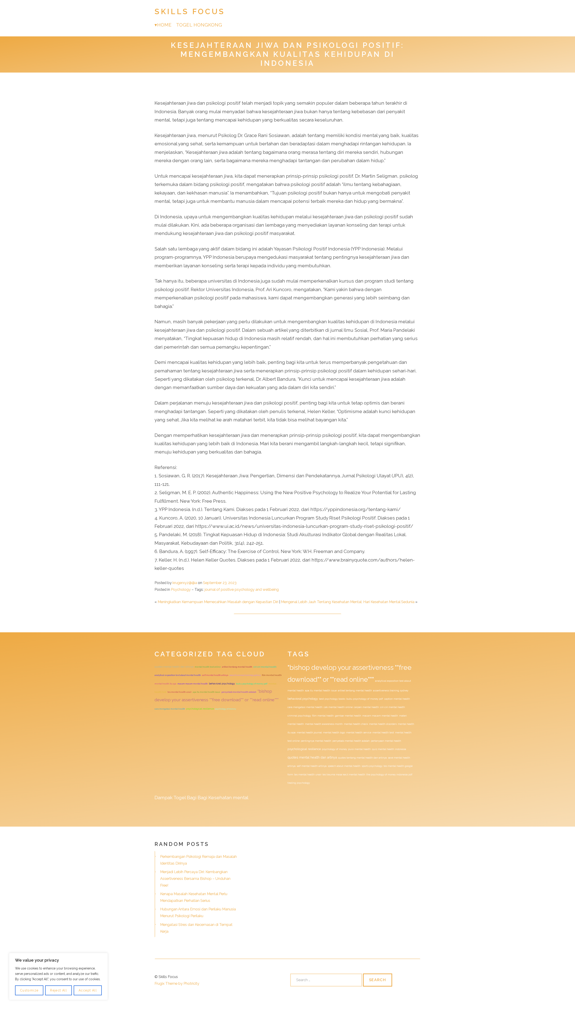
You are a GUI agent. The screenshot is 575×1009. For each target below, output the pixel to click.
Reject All (58, 990)
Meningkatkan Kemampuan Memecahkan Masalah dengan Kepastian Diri (218, 602)
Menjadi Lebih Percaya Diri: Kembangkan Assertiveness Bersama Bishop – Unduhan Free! (195, 878)
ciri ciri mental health (264, 667)
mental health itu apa (165, 683)
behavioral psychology (222, 683)
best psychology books (332, 698)
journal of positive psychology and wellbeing (241, 589)
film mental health (272, 675)
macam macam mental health (192, 683)
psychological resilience (200, 708)
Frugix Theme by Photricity (177, 983)
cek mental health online (338, 707)
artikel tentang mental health (237, 667)
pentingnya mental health (316, 740)
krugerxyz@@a (184, 582)
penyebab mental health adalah (238, 692)
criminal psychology (299, 715)
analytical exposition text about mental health (178, 675)
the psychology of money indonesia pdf (389, 774)
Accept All (88, 990)
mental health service (358, 732)
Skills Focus (190, 11)
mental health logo (334, 732)
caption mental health (397, 698)
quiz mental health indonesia (389, 749)
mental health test (383, 732)
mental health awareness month (324, 724)
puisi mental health (359, 749)
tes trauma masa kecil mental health (344, 774)
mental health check (356, 724)
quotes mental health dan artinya (174, 666)
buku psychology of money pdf (251, 683)
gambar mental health (348, 715)
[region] (58, 976)
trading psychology (299, 782)
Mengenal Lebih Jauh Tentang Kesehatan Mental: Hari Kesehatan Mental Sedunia (347, 602)
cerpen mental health (366, 707)
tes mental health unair (180, 692)
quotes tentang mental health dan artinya (362, 757)
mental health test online (208, 667)
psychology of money (225, 709)
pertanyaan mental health (386, 740)
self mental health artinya (215, 675)
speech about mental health (344, 766)
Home (164, 25)
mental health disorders (383, 724)
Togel (179, 797)
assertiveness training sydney (245, 675)
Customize (29, 990)
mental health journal (309, 732)
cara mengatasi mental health (170, 709)
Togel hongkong (199, 25)
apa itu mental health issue (206, 692)
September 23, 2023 (220, 582)
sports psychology (372, 766)
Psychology (181, 589)
